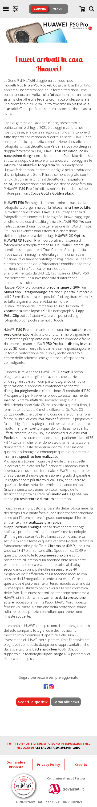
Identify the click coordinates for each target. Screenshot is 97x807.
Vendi (57, 9)
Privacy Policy (48, 764)
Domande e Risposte (16, 764)
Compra (40, 9)
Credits (81, 764)
